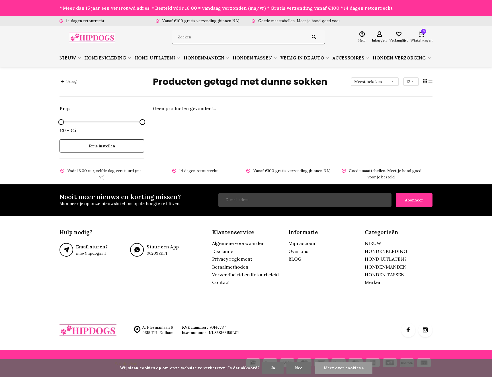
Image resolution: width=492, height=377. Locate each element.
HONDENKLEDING (105, 58)
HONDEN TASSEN (252, 58)
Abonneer (414, 200)
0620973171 (157, 253)
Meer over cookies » (344, 367)
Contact (221, 282)
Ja (273, 367)
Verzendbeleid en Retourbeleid (245, 274)
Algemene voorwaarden (238, 243)
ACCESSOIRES (348, 58)
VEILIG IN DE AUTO (302, 58)
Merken (373, 282)
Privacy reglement (232, 259)
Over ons (298, 251)
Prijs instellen (102, 146)
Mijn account (302, 243)
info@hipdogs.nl (91, 253)
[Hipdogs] (94, 37)
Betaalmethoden (230, 267)
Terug (71, 81)
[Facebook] (408, 330)
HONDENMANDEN (204, 58)
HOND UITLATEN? (154, 58)
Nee (298, 367)
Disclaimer (223, 251)
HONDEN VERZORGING (399, 58)
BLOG (294, 259)
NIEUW (68, 58)
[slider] (61, 122)
